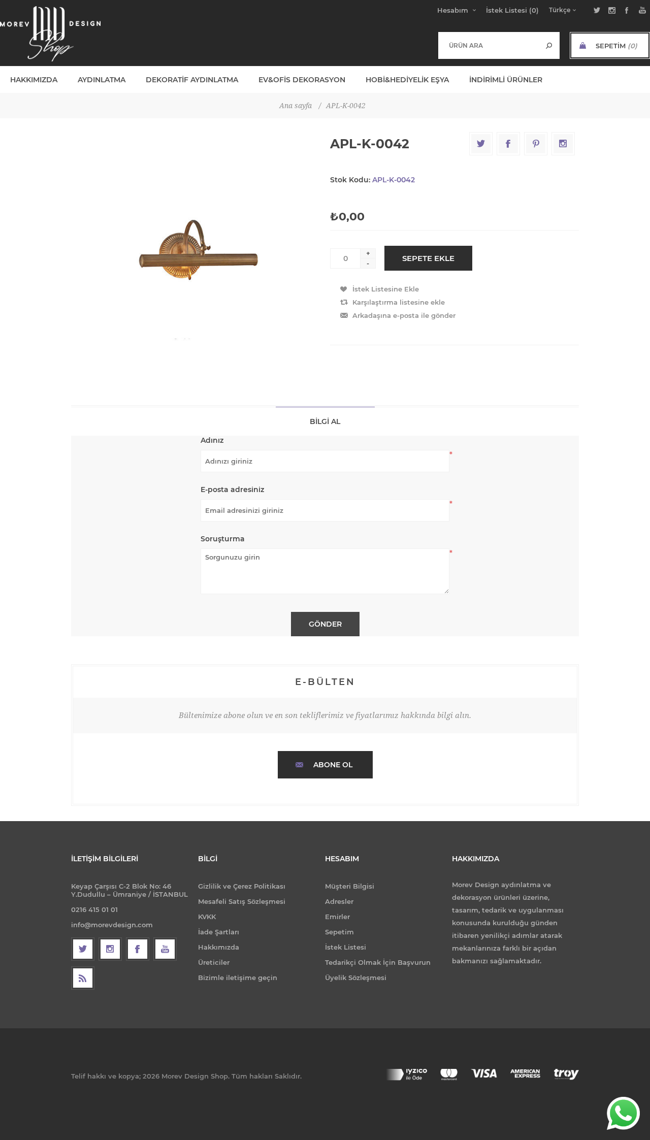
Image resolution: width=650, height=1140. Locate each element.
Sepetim (339, 932)
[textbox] (489, 45)
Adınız (212, 440)
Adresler (339, 901)
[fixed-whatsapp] (623, 1113)
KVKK (207, 917)
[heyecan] (82, 949)
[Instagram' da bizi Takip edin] (110, 949)
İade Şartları (218, 932)
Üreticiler (214, 962)
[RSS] (82, 978)
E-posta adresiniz (232, 489)
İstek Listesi (345, 947)
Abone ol (332, 764)
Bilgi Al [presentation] (325, 421)
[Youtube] (165, 949)
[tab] (325, 421)
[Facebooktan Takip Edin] (137, 949)
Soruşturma (223, 538)
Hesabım (452, 10)
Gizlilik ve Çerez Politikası (241, 886)
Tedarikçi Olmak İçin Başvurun (378, 962)
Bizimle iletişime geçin (237, 977)
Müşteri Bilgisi (349, 886)
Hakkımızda (218, 947)
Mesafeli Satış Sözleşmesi (241, 901)
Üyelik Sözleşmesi (355, 977)
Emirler (337, 917)
